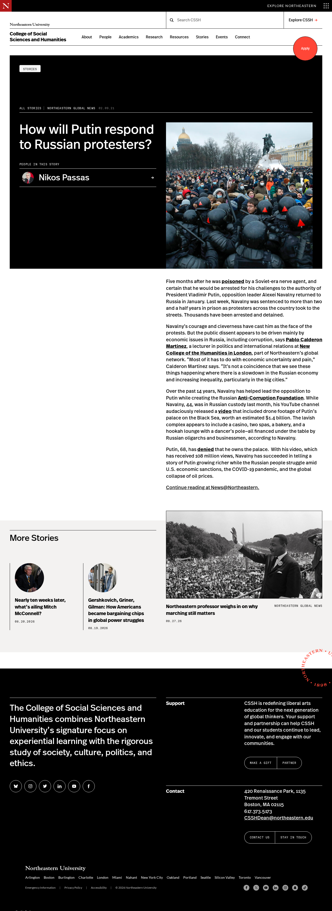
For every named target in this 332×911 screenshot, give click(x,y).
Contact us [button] (260, 837)
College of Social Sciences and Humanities (38, 37)
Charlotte (86, 877)
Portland (190, 877)
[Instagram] (285, 888)
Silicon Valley (225, 877)
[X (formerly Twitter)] (256, 888)
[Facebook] (246, 888)
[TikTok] (305, 888)
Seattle (206, 877)
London (102, 877)
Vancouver (263, 877)
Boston (49, 877)
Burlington (66, 877)
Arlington (32, 877)
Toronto (245, 877)
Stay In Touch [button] (293, 837)
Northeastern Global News (71, 108)
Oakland (173, 877)
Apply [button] (305, 48)
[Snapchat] (295, 888)
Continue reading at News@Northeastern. (212, 487)
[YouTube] (266, 888)
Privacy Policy (73, 887)
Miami (117, 877)
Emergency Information (40, 887)
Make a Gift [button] (261, 763)
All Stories (30, 108)
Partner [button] (289, 763)
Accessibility (99, 887)
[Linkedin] (276, 888)
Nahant (131, 877)
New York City (152, 877)
